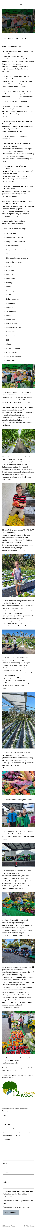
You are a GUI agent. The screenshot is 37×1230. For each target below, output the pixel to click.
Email (5, 1173)
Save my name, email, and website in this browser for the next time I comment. (19, 1194)
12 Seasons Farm (8, 1226)
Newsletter (24, 1109)
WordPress (30, 1226)
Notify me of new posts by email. (17, 1207)
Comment (7, 1139)
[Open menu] (15, 4)
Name (5, 1163)
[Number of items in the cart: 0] (21, 4)
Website (6, 1182)
